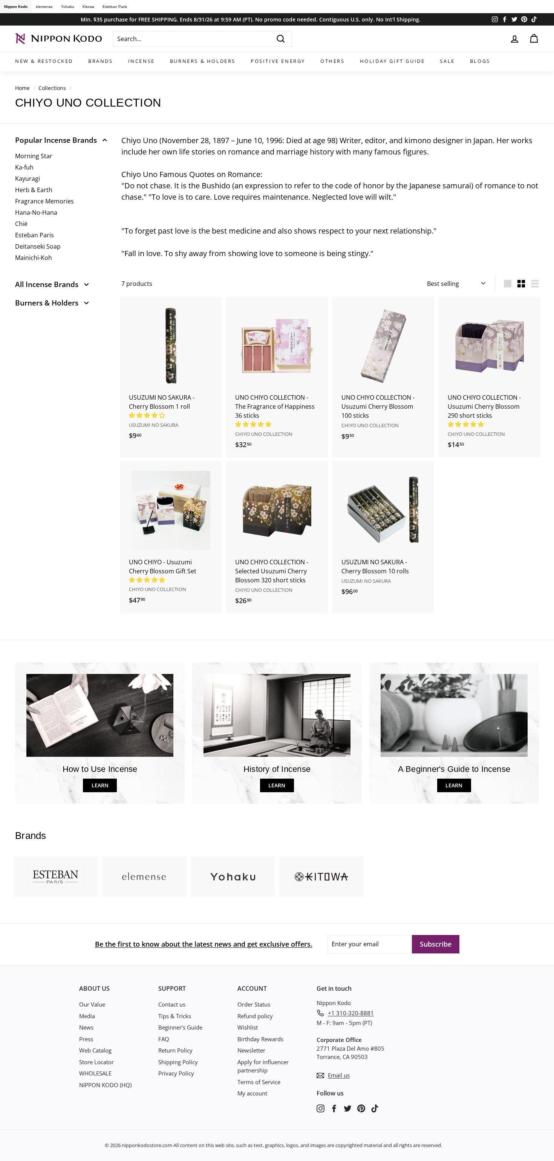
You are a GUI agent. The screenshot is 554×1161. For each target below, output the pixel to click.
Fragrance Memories (44, 201)
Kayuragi (27, 178)
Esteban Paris (115, 7)
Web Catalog (95, 1050)
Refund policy (255, 1016)
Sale (447, 61)
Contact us (171, 1004)
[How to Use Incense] (99, 715)
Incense (141, 61)
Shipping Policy (178, 1062)
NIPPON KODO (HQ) (105, 1085)
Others (332, 61)
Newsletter (251, 1050)
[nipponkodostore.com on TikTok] (375, 1107)
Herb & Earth (33, 190)
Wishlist (247, 1027)
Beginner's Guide (180, 1027)
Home (22, 88)
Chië (21, 224)
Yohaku (67, 7)
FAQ (163, 1039)
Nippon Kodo (16, 7)
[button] (148, 415)
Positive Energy (278, 61)
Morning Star (33, 156)
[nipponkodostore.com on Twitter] (348, 1107)
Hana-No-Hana (36, 212)
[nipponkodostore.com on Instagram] (320, 1107)
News (86, 1027)
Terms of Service (258, 1082)
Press (86, 1039)
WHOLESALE (95, 1073)
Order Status (253, 1004)
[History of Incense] (277, 715)
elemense (44, 7)
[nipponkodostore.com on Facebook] (334, 1107)
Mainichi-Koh (33, 258)
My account (252, 1093)
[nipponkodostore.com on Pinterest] (361, 1107)
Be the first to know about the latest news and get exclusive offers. (203, 944)
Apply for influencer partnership (263, 1066)
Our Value (92, 1004)
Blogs (480, 61)
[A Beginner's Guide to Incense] (454, 715)
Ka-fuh (24, 167)
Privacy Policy (176, 1073)
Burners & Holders (203, 61)
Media (87, 1016)
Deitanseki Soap (38, 246)
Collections (52, 88)
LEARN (100, 785)
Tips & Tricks (174, 1016)
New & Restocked (44, 61)
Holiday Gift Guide (392, 61)
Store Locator (96, 1062)
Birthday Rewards (260, 1039)
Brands (100, 61)
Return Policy (175, 1050)
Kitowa (88, 7)
